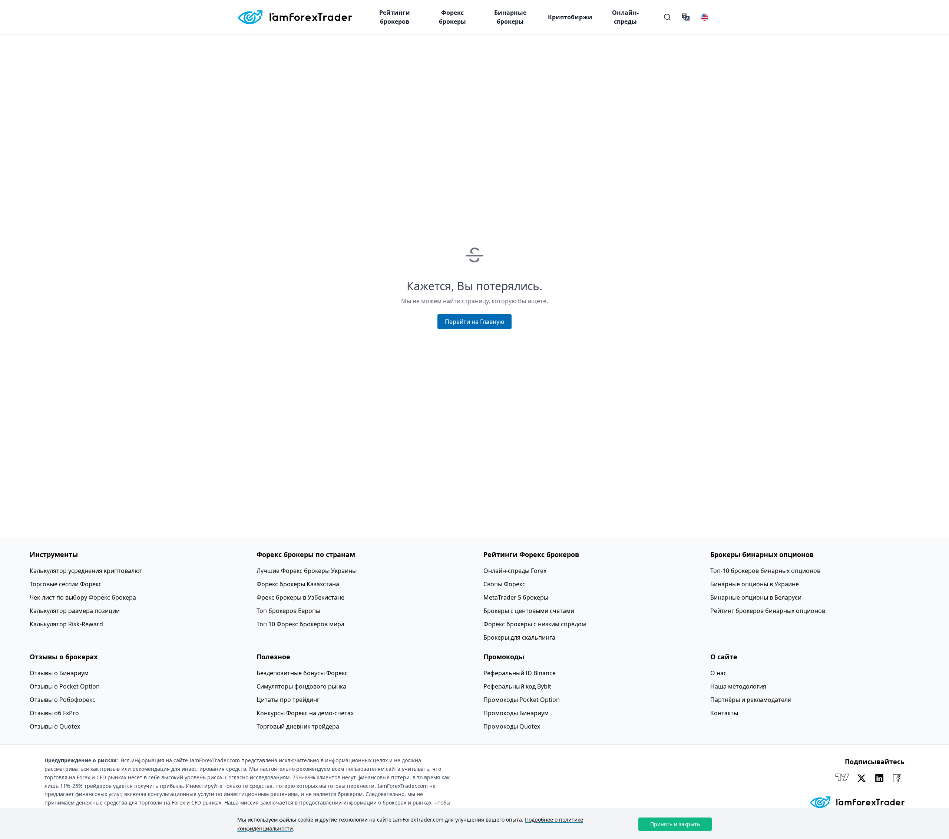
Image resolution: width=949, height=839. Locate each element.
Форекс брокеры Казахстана (298, 584)
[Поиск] (667, 17)
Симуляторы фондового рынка (301, 686)
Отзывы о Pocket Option (65, 686)
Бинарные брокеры (510, 17)
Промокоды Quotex (511, 726)
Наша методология (738, 686)
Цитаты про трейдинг (288, 700)
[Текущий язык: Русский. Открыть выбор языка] (685, 17)
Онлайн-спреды (625, 17)
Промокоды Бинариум (516, 713)
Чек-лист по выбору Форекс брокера (83, 597)
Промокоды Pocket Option (521, 700)
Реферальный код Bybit (517, 686)
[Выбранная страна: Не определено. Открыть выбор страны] (704, 17)
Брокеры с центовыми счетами (528, 611)
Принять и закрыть (675, 824)
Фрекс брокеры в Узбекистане (300, 597)
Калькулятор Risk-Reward (66, 624)
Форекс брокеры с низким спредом (534, 624)
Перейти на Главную (474, 322)
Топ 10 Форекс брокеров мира (300, 624)
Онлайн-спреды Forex (514, 571)
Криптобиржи (570, 17)
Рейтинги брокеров (394, 17)
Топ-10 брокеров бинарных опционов (765, 571)
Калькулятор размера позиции (75, 611)
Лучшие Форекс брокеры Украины (307, 571)
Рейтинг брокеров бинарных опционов (767, 611)
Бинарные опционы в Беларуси (755, 597)
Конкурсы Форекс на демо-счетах (305, 713)
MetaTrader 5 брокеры (515, 597)
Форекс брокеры (452, 17)
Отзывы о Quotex (55, 726)
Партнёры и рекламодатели (750, 700)
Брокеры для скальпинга (519, 637)
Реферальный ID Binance (519, 673)
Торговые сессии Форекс (66, 584)
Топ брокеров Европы (288, 611)
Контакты (724, 713)
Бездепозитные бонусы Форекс (302, 673)
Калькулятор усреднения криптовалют (86, 571)
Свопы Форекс (504, 584)
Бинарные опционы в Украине (754, 584)
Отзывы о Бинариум (59, 673)
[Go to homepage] (294, 17)
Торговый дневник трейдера (298, 726)
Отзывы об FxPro (54, 713)
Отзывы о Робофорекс (62, 700)
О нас (718, 673)
